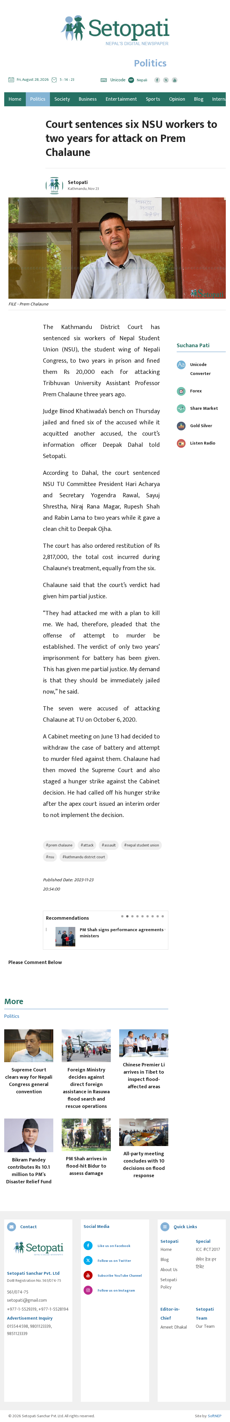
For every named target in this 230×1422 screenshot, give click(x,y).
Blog (198, 99)
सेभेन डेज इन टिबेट (206, 1263)
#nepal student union (141, 845)
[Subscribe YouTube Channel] (175, 80)
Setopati (78, 182)
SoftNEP (215, 1416)
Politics (37, 99)
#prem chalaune (59, 845)
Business (88, 99)
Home (166, 1249)
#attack (87, 845)
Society (62, 99)
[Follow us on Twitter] (166, 80)
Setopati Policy (168, 1283)
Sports (153, 99)
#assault (109, 845)
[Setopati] (38, 1249)
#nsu (50, 857)
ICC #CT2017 (208, 1249)
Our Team (205, 1326)
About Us (169, 1270)
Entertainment (121, 99)
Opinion (177, 99)
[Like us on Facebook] (157, 80)
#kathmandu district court (83, 857)
